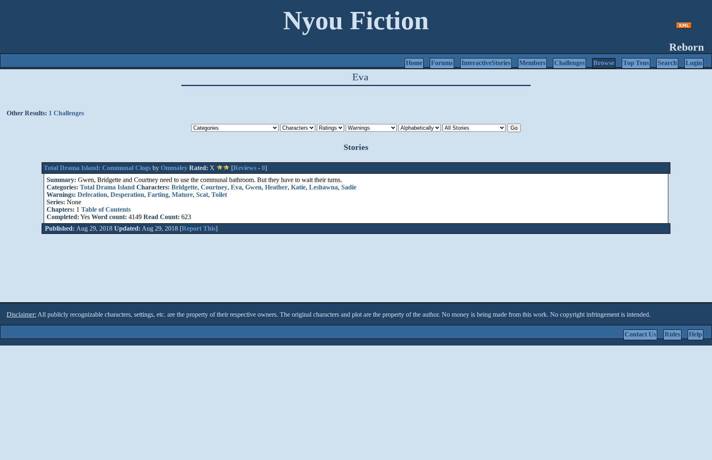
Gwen (253, 187)
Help (695, 334)
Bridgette (184, 187)
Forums (442, 62)
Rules (672, 334)
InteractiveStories (486, 62)
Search (667, 62)
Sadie (348, 187)
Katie (298, 187)
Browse (603, 62)
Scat (202, 194)
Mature (182, 194)
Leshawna (323, 187)
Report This (198, 228)
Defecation (92, 194)
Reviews (244, 167)
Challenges (569, 62)
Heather (276, 187)
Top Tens (636, 62)
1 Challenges (66, 113)
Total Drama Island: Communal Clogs (97, 167)
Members (532, 62)
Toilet (219, 194)
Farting (158, 194)
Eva (236, 187)
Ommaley (174, 167)
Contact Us (640, 334)
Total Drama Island (107, 187)
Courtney (214, 187)
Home (414, 62)
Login (694, 62)
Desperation (127, 194)
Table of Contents (106, 209)
